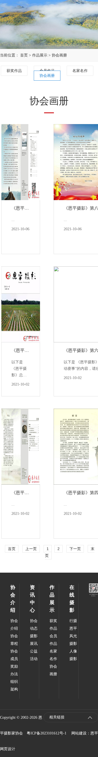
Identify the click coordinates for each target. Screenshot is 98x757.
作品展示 (39, 55)
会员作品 (53, 640)
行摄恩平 (73, 624)
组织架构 (14, 685)
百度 (94, 705)
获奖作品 (14, 71)
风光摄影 (73, 640)
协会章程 (14, 640)
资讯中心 (32, 599)
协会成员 (14, 655)
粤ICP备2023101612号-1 (46, 733)
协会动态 (34, 624)
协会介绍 (12, 599)
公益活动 (34, 655)
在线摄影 (71, 599)
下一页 (75, 549)
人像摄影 (73, 655)
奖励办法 (14, 670)
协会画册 (59, 55)
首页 (24, 55)
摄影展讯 (34, 640)
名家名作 (80, 71)
